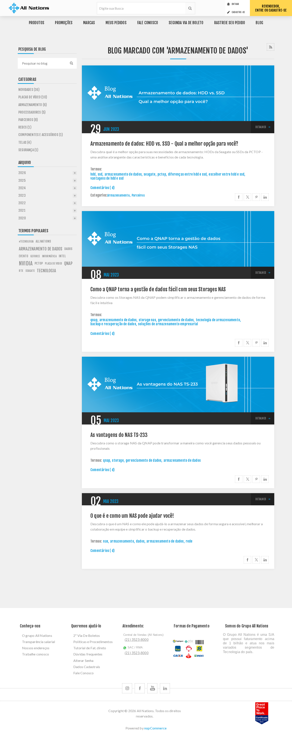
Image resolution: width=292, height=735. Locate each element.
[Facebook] (140, 688)
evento (23, 256)
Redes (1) (24, 127)
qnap (93, 320)
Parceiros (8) (28, 120)
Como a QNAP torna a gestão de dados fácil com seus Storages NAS (158, 289)
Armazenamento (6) (32, 105)
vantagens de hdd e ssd (107, 178)
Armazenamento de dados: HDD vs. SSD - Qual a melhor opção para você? (164, 144)
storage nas (147, 320)
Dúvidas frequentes (88, 654)
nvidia (25, 263)
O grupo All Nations (37, 635)
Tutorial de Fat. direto (89, 648)
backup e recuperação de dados (113, 324)
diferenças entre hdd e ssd (187, 174)
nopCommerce (155, 728)
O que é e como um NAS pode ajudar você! (132, 516)
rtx (21, 270)
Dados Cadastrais (86, 667)
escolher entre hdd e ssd (226, 174)
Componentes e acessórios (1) (40, 135)
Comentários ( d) (102, 188)
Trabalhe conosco (35, 654)
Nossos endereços (35, 648)
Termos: (96, 169)
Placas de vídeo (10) (32, 97)
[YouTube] (152, 688)
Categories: (98, 195)
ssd (100, 174)
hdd (93, 174)
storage (118, 460)
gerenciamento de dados (176, 320)
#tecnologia (26, 241)
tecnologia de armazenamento (218, 320)
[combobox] (42, 63)
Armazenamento (118, 195)
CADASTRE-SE (238, 12)
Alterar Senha (83, 660)
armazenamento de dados (123, 174)
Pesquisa (190, 8)
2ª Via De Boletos (86, 635)
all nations (43, 241)
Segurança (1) (28, 150)
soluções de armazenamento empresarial (168, 324)
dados (140, 541)
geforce (35, 256)
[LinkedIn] (165, 688)
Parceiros (138, 195)
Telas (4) (24, 142)
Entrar (235, 4)
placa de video (53, 263)
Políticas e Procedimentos (93, 642)
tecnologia (46, 270)
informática (49, 256)
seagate (149, 174)
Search (71, 63)
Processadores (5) (32, 112)
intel (62, 256)
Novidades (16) (29, 89)
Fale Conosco (83, 673)
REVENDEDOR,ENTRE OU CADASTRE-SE (271, 8)
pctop (162, 174)
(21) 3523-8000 (137, 640)
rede (189, 541)
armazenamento (122, 541)
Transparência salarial (38, 642)
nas (105, 541)
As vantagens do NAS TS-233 (118, 435)
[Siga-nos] (127, 688)
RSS (270, 47)
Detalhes (260, 127)
